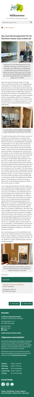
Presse (17, 391)
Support (23, 391)
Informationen (9, 27)
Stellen (3, 391)
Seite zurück (27, 303)
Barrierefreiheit (6, 393)
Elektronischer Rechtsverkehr (11, 333)
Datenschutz (17, 393)
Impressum (25, 393)
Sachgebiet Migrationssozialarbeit (13, 284)
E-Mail (5, 330)
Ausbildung (10, 391)
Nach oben (15, 303)
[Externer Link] (3, 384)
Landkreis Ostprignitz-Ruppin (11, 316)
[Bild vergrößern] (17, 51)
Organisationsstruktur (19, 355)
